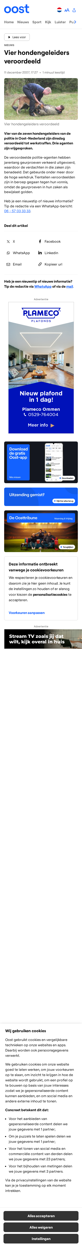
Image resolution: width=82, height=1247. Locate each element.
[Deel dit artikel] (74, 10)
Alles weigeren (41, 1227)
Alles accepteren (41, 1216)
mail (69, 286)
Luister (60, 22)
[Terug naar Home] (16, 10)
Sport (37, 22)
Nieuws (23, 22)
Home (9, 22)
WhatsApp (43, 286)
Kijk (48, 22)
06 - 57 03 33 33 (17, 211)
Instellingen (41, 1238)
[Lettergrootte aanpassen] (66, 10)
